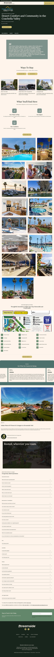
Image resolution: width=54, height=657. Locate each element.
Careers (26, 636)
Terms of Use (38, 652)
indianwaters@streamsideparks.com (40, 605)
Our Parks (23, 634)
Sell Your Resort (33, 636)
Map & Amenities (5, 33)
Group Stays (20, 636)
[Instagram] (28, 629)
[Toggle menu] (2, 3)
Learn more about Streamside (12, 437)
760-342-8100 (26, 605)
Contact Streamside (34, 634)
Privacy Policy (33, 652)
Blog (28, 634)
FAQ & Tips (16, 33)
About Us (17, 634)
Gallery (11, 33)
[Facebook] (25, 629)
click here (29, 602)
